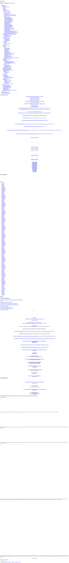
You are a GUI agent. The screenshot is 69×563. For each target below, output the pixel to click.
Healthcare (6, 72)
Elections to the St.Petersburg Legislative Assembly (9, 33)
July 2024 (3, 199)
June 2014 (3, 278)
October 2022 (3, 213)
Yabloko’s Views (4, 6)
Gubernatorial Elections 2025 (6, 45)
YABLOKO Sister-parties (7, 63)
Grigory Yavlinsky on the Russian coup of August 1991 (7, 308)
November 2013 (3, 282)
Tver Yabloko (34, 170)
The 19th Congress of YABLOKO (8, 77)
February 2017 (3, 257)
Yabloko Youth (5, 78)
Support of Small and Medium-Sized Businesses (10, 14)
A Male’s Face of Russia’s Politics (4, 309)
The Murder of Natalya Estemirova (9, 56)
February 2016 (3, 265)
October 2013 (3, 283)
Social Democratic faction (6, 70)
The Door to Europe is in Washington (36, 369)
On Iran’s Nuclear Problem (24, 120)
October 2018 (3, 244)
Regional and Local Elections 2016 (7, 85)
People (2, 91)
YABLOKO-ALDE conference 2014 (9, 83)
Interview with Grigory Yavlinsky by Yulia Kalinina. (40, 323)
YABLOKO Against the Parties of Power (9, 61)
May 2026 (3, 185)
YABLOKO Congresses (4, 5)
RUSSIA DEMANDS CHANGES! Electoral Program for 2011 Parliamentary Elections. (34, 103)
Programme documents (5, 67)
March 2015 (3, 272)
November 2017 (3, 251)
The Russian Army (5, 74)
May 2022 (3, 216)
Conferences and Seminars (6, 10)
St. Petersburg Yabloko (34, 163)
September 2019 (3, 237)
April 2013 (3, 287)
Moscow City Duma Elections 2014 (9, 19)
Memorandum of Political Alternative (7, 58)
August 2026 (3, 183)
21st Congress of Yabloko (7, 11)
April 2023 (3, 209)
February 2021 (3, 226)
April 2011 (3, 292)
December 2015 (3, 266)
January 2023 (3, 211)
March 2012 (3, 290)
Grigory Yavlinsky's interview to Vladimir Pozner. (25, 333)
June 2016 (3, 262)
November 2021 (3, 220)
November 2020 (3, 228)
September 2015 (3, 268)
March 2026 (3, 186)
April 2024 (3, 201)
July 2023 (3, 207)
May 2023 (3, 208)
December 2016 (3, 258)
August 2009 (3, 294)
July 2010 (3, 293)
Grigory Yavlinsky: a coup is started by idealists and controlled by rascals (9, 304)
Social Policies (4, 71)
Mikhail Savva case (7, 51)
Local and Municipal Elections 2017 (9, 18)
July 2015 (3, 269)
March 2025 (3, 194)
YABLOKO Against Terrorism (8, 66)
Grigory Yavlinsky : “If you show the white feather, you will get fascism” (9, 303)
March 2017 (3, 256)
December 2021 (3, 219)
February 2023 (3, 210)
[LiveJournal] (33, 558)
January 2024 (3, 203)
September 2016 (3, 260)
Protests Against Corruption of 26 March (9, 54)
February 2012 (3, 291)
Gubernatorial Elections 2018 (8, 17)
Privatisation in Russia (7, 82)
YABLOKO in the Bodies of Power (6, 92)
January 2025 (3, 195)
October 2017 (3, 252)
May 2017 (3, 255)
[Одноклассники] (34, 558)
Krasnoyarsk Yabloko (34, 168)
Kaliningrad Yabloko (33, 165)
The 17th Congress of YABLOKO (34, 137)
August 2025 (3, 191)
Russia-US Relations (7, 40)
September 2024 (3, 198)
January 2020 (3, 234)
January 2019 (3, 242)
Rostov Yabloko (34, 166)
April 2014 (3, 279)
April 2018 (3, 248)
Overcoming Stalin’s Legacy (6, 59)
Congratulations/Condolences (8, 80)
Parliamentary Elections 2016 (8, 22)
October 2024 (3, 197)
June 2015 (3, 270)
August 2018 (3, 245)
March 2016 (3, 264)
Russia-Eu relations (7, 39)
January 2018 (3, 250)
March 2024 (3, 202)
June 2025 (3, 192)
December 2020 (3, 227)
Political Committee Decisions (8, 81)
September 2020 (3, 229)
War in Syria (6, 41)
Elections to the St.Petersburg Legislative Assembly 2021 (9, 34)
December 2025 (3, 188)
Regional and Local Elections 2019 (9, 26)
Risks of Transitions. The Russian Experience (5, 307)
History (8, 559)
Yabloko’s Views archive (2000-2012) (6, 93)
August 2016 (3, 261)
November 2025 (3, 189)
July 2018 (3, 246)
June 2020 (3, 231)
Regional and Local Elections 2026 (7, 69)
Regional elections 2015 (7, 27)
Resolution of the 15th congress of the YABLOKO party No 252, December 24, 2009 (40, 109)
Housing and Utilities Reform (8, 13)
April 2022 (3, 217)
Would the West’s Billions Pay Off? (34, 392)
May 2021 (3, 224)
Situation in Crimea (7, 64)
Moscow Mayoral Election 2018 (8, 21)
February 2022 (3, 218)
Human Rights (4, 46)
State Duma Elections (7, 29)
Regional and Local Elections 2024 (7, 68)
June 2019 (3, 239)
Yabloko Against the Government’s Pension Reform (10, 15)
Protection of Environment (8, 35)
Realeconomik (34, 317)
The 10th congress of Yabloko (34, 159)
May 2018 (3, 247)
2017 (5, 47)
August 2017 (3, 253)
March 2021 (3, 225)
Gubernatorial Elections (7, 16)
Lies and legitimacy (34, 325)
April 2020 (3, 232)
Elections (3, 84)
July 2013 (3, 285)
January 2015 (3, 273)
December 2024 (3, 196)
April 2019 (3, 240)
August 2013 (3, 284)
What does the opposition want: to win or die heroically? (34, 322)
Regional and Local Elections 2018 (9, 25)
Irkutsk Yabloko (34, 164)
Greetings (4, 44)
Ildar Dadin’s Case (7, 50)
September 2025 (3, 190)
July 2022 (3, 215)
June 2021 (3, 223)
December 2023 (3, 204)
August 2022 (3, 214)
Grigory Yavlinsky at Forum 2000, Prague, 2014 (6, 302)
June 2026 (3, 184)
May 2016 (3, 263)
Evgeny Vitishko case (7, 48)
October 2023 (3, 205)
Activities (4, 7)
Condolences (4, 9)
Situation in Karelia (7, 65)
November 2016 (3, 259)
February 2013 (3, 288)
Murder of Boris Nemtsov (7, 52)
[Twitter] (35, 558)
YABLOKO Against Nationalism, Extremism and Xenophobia (12, 57)
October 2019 (3, 236)
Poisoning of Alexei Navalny (8, 53)
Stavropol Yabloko (34, 171)
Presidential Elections (7, 23)
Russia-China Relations (7, 38)
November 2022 (3, 212)
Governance (4, 42)
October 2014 (3, 275)
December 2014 (3, 274)
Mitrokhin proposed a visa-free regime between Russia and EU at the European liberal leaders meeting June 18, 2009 (34, 350)
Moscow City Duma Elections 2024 (9, 20)
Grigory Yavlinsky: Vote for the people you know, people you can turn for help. (23, 338)
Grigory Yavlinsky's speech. (34, 372)
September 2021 (3, 221)
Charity (4, 8)
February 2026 (3, 187)
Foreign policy (4, 37)
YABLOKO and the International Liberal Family (10, 62)
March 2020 (3, 233)
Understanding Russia (5, 75)
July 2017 (3, 254)
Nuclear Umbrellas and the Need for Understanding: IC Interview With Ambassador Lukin (34, 389)
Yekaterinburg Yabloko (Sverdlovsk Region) (34, 167)
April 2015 (3, 271)
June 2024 (3, 200)
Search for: (1, 2)
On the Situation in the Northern (23, 109)
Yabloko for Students (34, 162)
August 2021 (3, 222)
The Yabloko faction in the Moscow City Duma (10, 31)
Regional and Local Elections (8, 24)
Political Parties (5, 60)
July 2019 (3, 238)
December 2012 (3, 289)
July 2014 (3, 277)
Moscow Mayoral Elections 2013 (7, 87)
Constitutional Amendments (8, 43)
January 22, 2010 (34, 126)
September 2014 (3, 276)
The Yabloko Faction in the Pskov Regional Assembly (11, 32)
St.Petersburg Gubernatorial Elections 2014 (9, 28)
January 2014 (3, 281)
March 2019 (3, 241)
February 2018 (3, 249)
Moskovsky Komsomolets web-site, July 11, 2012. (29, 323)
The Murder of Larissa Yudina (8, 55)
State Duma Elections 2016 (8, 30)
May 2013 (3, 286)
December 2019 (3, 235)
